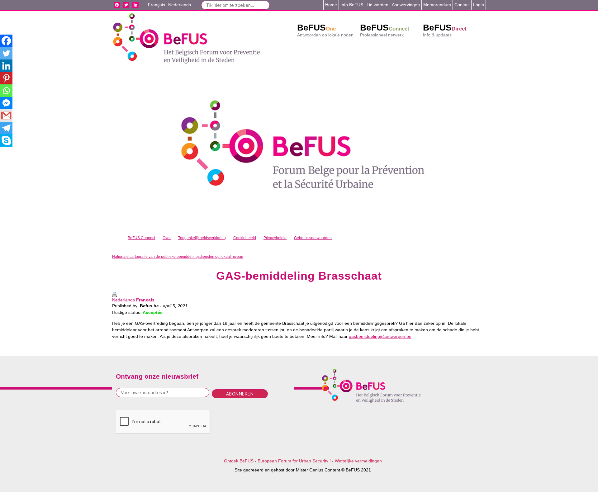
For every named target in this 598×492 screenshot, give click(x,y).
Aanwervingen (406, 4)
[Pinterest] (6, 78)
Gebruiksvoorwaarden (313, 238)
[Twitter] (6, 53)
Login (478, 4)
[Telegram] (6, 128)
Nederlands (123, 299)
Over (167, 238)
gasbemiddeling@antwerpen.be (380, 336)
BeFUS (316, 27)
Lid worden (377, 4)
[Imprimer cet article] (299, 294)
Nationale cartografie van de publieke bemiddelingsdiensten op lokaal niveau (177, 256)
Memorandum (437, 4)
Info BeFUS (351, 4)
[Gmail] (6, 115)
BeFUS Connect (141, 238)
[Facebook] (6, 41)
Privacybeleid (275, 238)
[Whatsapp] (6, 90)
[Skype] (6, 140)
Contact (462, 4)
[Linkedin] (6, 65)
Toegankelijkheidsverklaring (202, 238)
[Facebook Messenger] (6, 103)
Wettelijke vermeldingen (358, 460)
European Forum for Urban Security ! (294, 460)
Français (145, 299)
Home (331, 4)
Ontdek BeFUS (239, 460)
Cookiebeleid (244, 238)
